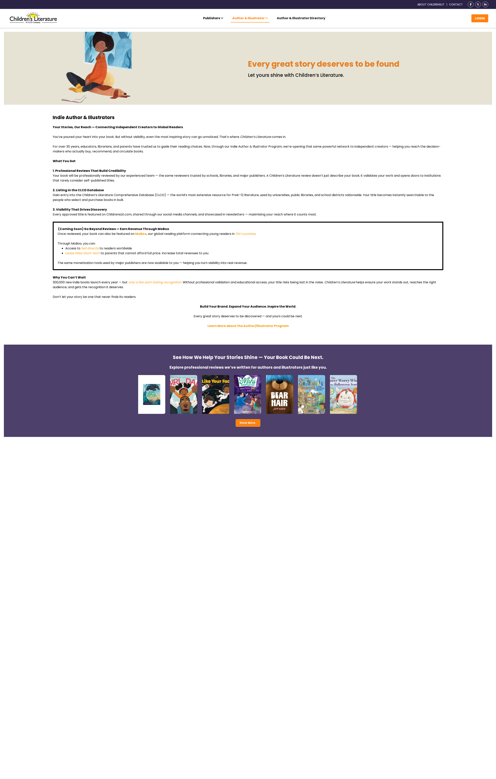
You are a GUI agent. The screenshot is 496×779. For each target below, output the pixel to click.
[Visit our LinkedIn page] (485, 4)
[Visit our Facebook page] (471, 4)
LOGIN (480, 18)
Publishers (212, 18)
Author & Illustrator (248, 18)
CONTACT (456, 4)
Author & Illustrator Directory (301, 18)
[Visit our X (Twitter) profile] (478, 4)
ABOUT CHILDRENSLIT (430, 4)
